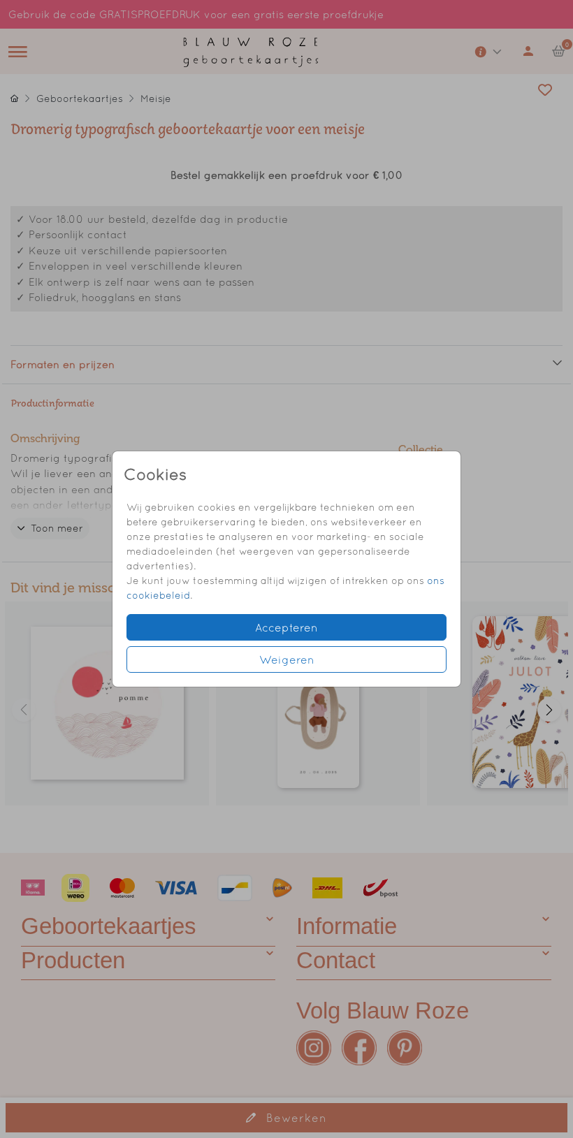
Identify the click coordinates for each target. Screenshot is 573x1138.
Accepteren (286, 627)
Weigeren (286, 659)
